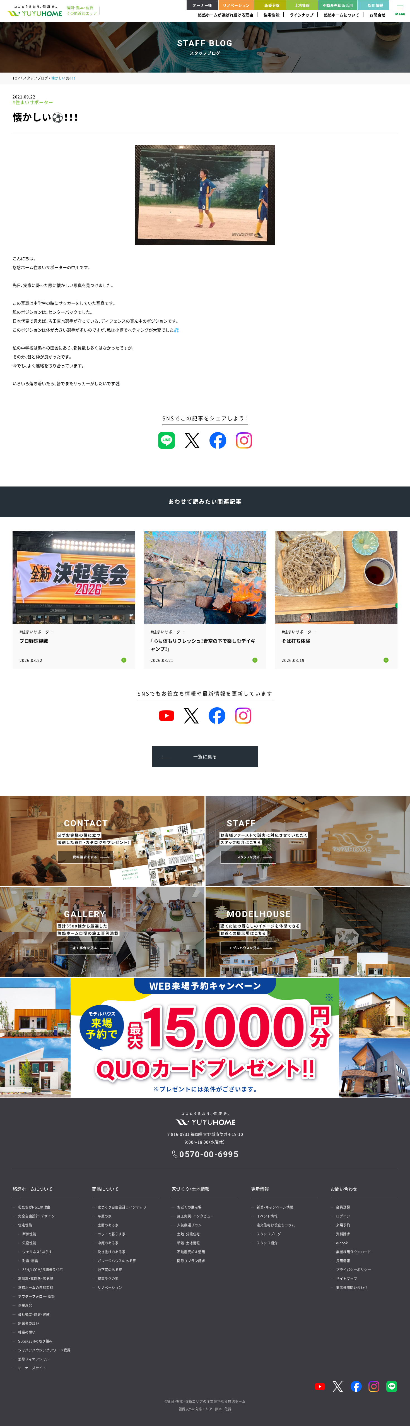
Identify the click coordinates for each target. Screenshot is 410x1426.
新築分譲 (272, 5)
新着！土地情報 (188, 1242)
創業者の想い (28, 1323)
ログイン (343, 1216)
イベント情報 (267, 1216)
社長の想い (27, 1332)
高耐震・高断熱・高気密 (35, 1278)
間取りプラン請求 (191, 1260)
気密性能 (29, 1242)
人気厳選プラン (189, 1225)
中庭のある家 (108, 1242)
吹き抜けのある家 (112, 1251)
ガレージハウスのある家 (117, 1260)
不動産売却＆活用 (337, 5)
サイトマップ (346, 1278)
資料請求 (343, 1233)
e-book (342, 1242)
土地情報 (302, 5)
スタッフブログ (35, 78)
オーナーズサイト (32, 1367)
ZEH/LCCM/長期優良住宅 (42, 1269)
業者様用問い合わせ (352, 1287)
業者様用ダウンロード (353, 1251)
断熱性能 (29, 1233)
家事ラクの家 (108, 1278)
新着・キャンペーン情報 (275, 1207)
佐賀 (228, 1409)
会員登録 (343, 1207)
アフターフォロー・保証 (36, 1296)
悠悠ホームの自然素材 (35, 1287)
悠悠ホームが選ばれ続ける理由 (225, 15)
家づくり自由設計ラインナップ (122, 1207)
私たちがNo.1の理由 (34, 1207)
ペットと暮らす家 (112, 1233)
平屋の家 (105, 1216)
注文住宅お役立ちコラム (276, 1225)
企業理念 (25, 1305)
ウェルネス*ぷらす (37, 1251)
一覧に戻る (205, 756)
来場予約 (343, 1225)
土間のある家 (108, 1225)
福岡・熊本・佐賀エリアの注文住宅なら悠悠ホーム (206, 1401)
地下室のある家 (110, 1269)
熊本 (218, 1409)
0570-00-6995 (208, 1154)
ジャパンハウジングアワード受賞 (44, 1350)
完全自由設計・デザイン (36, 1216)
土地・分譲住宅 (188, 1233)
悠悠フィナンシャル (34, 1359)
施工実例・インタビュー (195, 1216)
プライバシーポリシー (353, 1269)
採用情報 (375, 5)
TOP (16, 78)
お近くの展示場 (189, 1207)
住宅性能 (271, 15)
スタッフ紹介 (267, 1242)
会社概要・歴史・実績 (34, 1314)
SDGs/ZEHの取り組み (35, 1341)
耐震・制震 (30, 1260)
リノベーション (236, 5)
